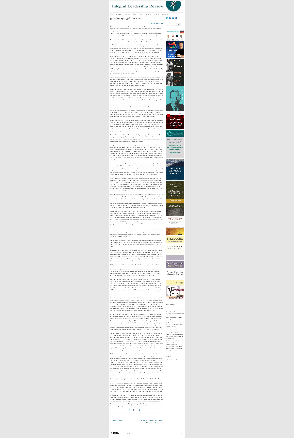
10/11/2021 (177, 332)
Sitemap (182, 433)
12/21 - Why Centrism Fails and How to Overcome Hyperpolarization (175, 342)
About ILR (127, 14)
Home (111, 14)
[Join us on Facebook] (170, 18)
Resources (148, 14)
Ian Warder (168, 329)
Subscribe (118, 14)
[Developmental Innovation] (175, 285)
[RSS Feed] (176, 18)
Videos (140, 14)
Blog (134, 14)
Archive (157, 14)
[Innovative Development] (175, 259)
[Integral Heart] (175, 298)
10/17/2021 (169, 315)
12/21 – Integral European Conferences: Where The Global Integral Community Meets (174, 330)
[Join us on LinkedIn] (173, 18)
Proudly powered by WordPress (125, 433)
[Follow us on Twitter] (167, 18)
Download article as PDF (157, 23)
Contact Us (165, 14)
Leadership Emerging (116, 420)
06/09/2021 (176, 344)
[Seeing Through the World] (175, 110)
